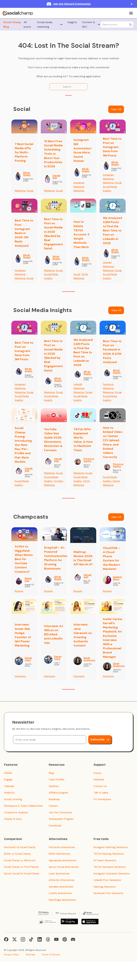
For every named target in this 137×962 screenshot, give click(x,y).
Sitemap (30, 954)
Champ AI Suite (13, 819)
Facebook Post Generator (108, 893)
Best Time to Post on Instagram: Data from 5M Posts (112, 147)
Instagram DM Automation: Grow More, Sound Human (83, 150)
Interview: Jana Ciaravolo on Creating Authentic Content (83, 635)
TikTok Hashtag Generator (109, 853)
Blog (51, 773)
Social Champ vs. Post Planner (21, 867)
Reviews (19, 591)
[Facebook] (6, 939)
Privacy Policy (11, 954)
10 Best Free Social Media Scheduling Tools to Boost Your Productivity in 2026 (53, 153)
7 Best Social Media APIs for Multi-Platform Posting (24, 152)
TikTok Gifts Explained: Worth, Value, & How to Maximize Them (83, 439)
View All (116, 109)
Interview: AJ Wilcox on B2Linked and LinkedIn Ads (53, 634)
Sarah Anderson (89, 659)
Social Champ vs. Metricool (19, 860)
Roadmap (54, 799)
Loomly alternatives (60, 893)
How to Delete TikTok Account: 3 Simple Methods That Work (81, 234)
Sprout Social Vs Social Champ (21, 873)
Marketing (20, 190)
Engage (8, 779)
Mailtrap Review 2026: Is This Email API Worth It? (83, 558)
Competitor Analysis (16, 812)
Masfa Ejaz (28, 579)
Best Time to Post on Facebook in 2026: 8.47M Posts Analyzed (112, 351)
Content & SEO (88, 24)
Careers (53, 805)
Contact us (100, 786)
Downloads (55, 825)
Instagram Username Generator (112, 873)
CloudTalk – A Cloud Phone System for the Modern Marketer (111, 558)
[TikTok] (31, 939)
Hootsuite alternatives (62, 847)
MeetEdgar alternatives (62, 900)
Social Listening (13, 799)
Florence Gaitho (89, 460)
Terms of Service (51, 954)
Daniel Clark (28, 659)
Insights (72, 22)
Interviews (20, 676)
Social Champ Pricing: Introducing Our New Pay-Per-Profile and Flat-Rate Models (23, 445)
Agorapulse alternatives (62, 860)
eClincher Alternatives (62, 880)
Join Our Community (60, 812)
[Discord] (73, 939)
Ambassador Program (61, 819)
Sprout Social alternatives (64, 867)
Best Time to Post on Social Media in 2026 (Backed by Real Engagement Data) (53, 233)
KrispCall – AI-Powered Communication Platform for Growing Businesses (55, 558)
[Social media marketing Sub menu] (61, 24)
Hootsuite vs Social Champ (19, 847)
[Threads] (48, 939)
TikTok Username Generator (110, 867)
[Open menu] (131, 13)
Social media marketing (44, 24)
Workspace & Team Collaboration (23, 805)
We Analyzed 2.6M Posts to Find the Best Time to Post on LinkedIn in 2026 (112, 230)
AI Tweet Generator (105, 860)
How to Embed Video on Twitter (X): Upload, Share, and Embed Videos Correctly (112, 442)
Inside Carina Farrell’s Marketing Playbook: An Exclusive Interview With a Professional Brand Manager (112, 638)
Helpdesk (99, 779)
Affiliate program (58, 792)
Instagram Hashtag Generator (111, 847)
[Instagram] (23, 939)
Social (30, 190)
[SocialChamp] (18, 13)
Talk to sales (101, 792)
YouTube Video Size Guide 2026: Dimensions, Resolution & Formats (53, 439)
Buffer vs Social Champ (17, 853)
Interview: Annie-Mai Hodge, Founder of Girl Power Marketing (23, 635)
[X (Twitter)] (14, 939)
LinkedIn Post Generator (107, 880)
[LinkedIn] (39, 939)
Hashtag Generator (105, 886)
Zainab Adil (56, 176)
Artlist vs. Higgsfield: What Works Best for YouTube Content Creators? (24, 559)
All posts (27, 24)
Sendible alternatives (61, 886)
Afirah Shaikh (27, 173)
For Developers (102, 799)
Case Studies (56, 779)
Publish (8, 773)
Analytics (9, 792)
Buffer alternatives (59, 853)
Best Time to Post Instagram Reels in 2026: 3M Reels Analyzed (24, 233)
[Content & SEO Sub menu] (99, 24)
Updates (54, 786)
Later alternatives (59, 873)
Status (97, 773)
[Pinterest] (64, 939)
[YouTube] (56, 939)
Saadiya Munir (117, 578)
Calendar (9, 786)
